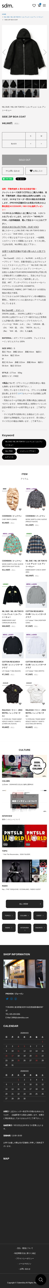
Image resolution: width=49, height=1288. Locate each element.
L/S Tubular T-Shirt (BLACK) (11, 671)
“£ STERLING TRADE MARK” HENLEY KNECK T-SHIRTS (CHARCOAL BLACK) (12, 721)
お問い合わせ (14, 171)
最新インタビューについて (11, 819)
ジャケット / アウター (28, 451)
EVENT (39, 915)
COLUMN (6, 781)
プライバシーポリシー (25, 1259)
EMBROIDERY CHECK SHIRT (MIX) (36, 571)
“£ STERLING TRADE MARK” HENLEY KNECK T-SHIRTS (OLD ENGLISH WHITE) (35, 721)
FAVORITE (39, 928)
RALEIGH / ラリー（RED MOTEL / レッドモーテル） (12, 713)
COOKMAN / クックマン (12, 516)
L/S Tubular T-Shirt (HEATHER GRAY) (36, 622)
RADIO (5, 886)
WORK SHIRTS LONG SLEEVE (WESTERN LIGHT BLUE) (12, 565)
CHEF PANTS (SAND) (9, 519)
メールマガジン (25, 1264)
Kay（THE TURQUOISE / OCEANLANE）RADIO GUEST (21, 889)
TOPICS (7, 915)
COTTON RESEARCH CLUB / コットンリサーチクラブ (36, 614)
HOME (4, 14)
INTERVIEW (7, 816)
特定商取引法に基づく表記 (25, 1253)
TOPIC (4, 851)
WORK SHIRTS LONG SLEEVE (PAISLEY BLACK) (36, 521)
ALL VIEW (23, 904)
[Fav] (34, 5)
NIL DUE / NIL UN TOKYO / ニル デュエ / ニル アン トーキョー (23, 17)
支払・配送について (25, 1248)
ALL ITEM (9, 451)
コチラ (20, 393)
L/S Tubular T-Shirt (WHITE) (35, 671)
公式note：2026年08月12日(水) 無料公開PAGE (17, 784)
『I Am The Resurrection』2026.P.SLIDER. (16, 854)
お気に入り (38, 171)
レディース (9, 457)
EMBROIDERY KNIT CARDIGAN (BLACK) (9, 622)
